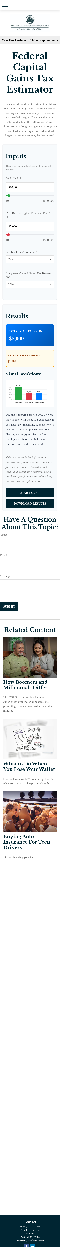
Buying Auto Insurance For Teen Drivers (26, 842)
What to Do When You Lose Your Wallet (29, 766)
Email (3, 555)
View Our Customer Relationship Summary (30, 40)
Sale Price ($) (14, 178)
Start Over (30, 492)
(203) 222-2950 (33, 1226)
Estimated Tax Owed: (24, 355)
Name (3, 535)
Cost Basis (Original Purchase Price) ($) (28, 215)
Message (5, 576)
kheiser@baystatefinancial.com (30, 1240)
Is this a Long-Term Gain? (22, 252)
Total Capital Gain (25, 331)
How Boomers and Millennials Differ (25, 684)
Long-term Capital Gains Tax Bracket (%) (29, 275)
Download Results (30, 503)
